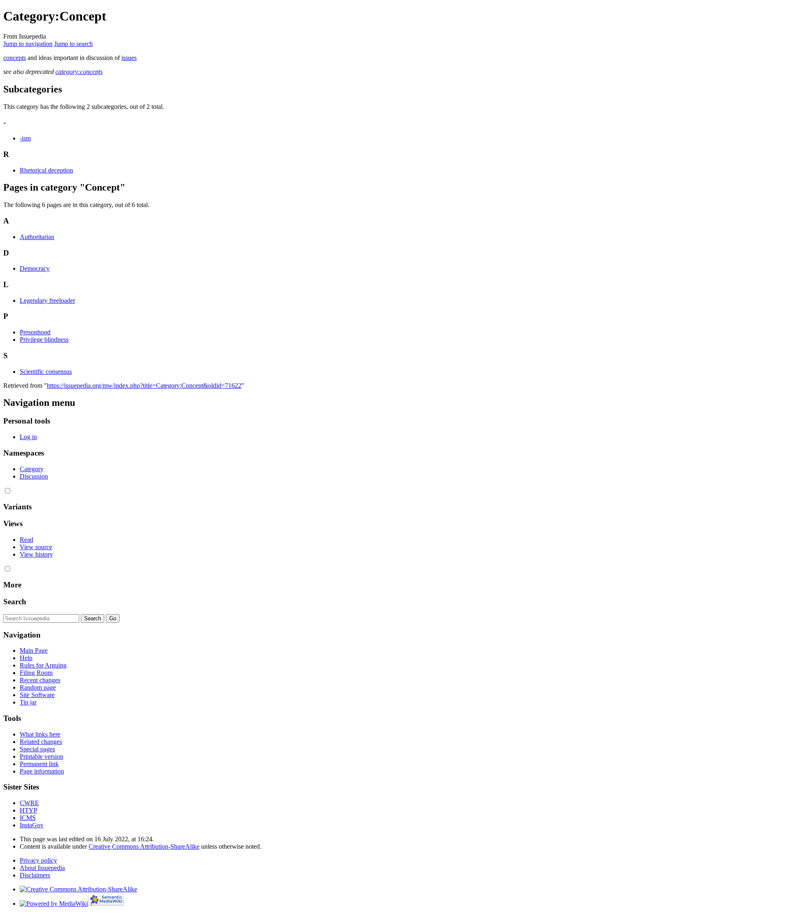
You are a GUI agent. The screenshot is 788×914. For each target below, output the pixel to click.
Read (26, 539)
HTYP (28, 810)
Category (32, 468)
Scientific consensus (46, 371)
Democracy (35, 268)
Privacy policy (38, 860)
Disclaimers (35, 875)
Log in (28, 436)
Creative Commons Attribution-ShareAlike (144, 846)
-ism (25, 138)
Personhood (35, 332)
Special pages (37, 749)
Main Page (34, 650)
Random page (38, 687)
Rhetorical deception (46, 170)
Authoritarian (37, 236)
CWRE (29, 802)
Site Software (37, 694)
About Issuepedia (42, 867)
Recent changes (40, 680)
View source (36, 546)
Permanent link (39, 763)
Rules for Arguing (43, 665)
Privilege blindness (44, 339)
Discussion (34, 476)
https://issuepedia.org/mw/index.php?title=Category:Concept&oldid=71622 (144, 385)
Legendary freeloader (47, 300)
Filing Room (36, 672)
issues (129, 57)
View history (36, 554)
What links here (40, 734)
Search (14, 601)
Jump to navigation (28, 43)
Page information (42, 771)
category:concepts (79, 71)
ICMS (28, 817)
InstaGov (32, 825)
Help (26, 657)
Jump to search (73, 43)
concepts (14, 57)
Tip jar (28, 702)
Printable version (41, 756)
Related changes (41, 741)
